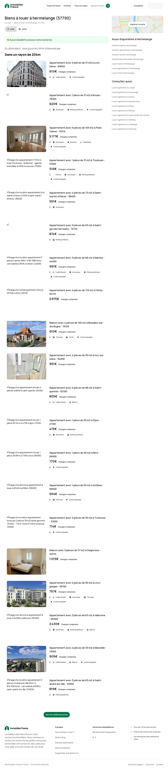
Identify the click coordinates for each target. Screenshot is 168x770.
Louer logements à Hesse (123, 97)
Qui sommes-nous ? (64, 732)
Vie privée (149, 764)
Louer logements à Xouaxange (125, 92)
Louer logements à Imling (123, 106)
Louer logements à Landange (124, 124)
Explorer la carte (137, 24)
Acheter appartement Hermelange (127, 50)
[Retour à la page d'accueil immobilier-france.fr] (14, 6)
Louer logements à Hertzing (124, 129)
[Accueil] (26, 728)
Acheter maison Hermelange (124, 45)
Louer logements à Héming (123, 119)
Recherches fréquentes (104, 732)
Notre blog (60, 737)
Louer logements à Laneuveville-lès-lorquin (130, 115)
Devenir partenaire (64, 742)
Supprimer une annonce (66, 753)
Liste (12, 29)
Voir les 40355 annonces (57, 714)
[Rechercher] (108, 6)
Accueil (8, 22)
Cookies (159, 764)
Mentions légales (135, 764)
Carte (24, 29)
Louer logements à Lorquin (123, 87)
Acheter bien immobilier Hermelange (128, 59)
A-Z (94, 737)
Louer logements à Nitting (123, 110)
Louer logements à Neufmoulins (126, 101)
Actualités (138, 5)
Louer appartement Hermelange (126, 68)
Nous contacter (62, 747)
